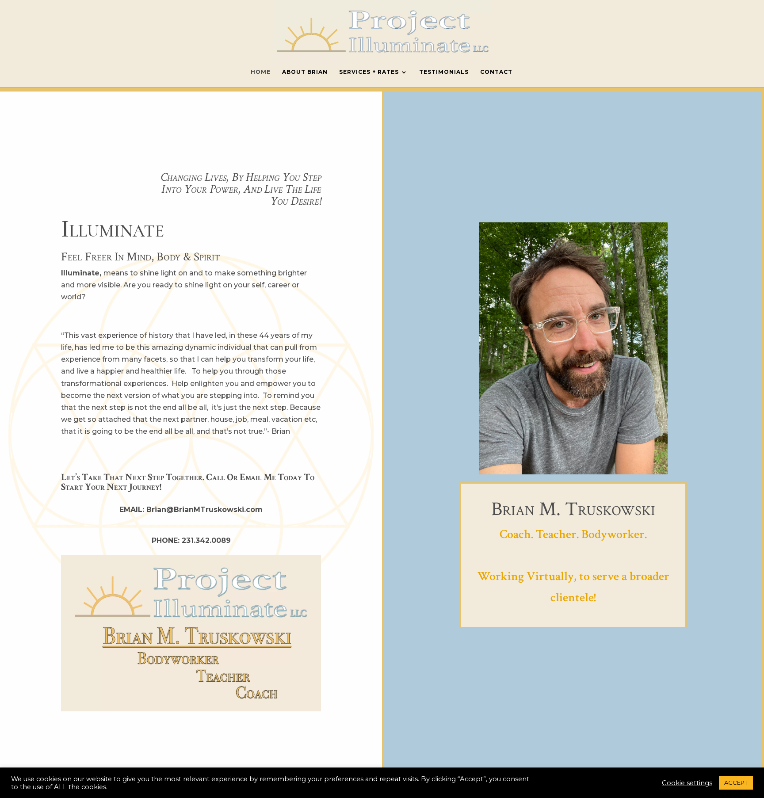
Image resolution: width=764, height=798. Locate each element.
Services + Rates (369, 72)
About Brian (305, 72)
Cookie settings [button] (687, 783)
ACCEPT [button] (736, 782)
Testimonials (444, 72)
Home (261, 72)
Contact (496, 72)
